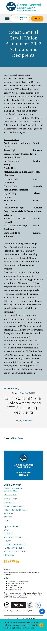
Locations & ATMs (20, 18)
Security (8, 534)
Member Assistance (14, 506)
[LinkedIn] (17, 561)
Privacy (7, 541)
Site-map (18, 619)
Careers (8, 517)
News (6, 530)
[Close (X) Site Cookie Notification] (41, 625)
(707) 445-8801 (10, 495)
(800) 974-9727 (10, 499)
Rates (6, 520)
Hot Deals (9, 555)
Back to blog (13, 388)
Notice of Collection (15, 551)
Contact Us (9, 503)
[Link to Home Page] (23, 7)
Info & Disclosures (13, 537)
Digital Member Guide (15, 544)
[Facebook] (5, 561)
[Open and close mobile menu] (6, 18)
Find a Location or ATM (15, 510)
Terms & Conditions (14, 548)
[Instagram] (9, 561)
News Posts (27, 421)
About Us (8, 513)
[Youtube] (13, 561)
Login (37, 18)
